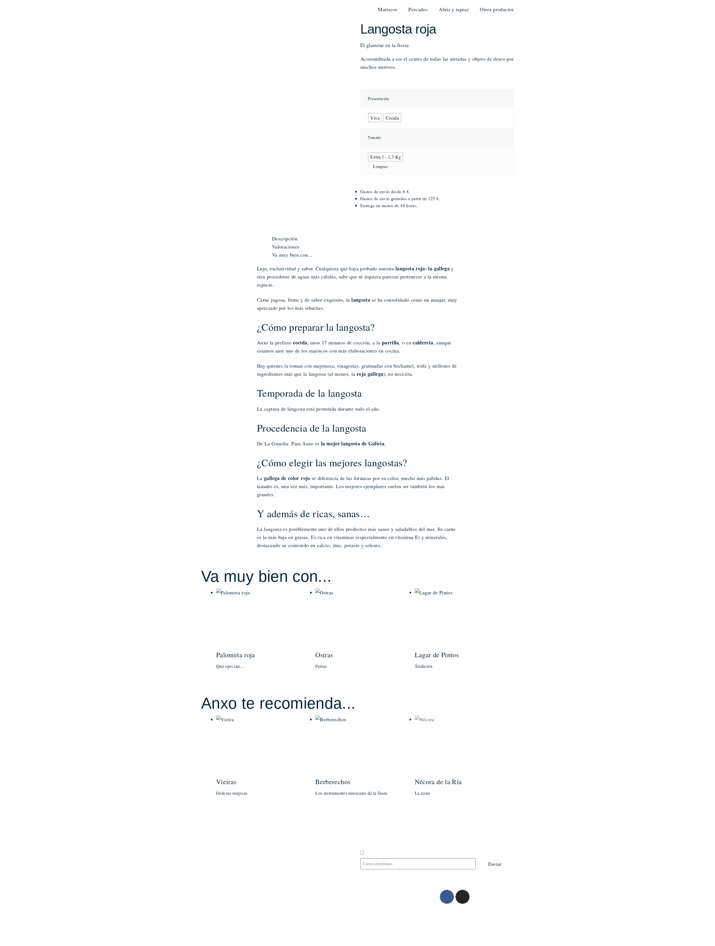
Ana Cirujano (239, 933)
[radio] (374, 117)
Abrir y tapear (454, 9)
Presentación (378, 98)
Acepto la (393, 852)
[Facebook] (447, 897)
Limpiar (380, 166)
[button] (362, 225)
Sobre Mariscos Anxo (231, 821)
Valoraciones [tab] (285, 246)
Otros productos (497, 9)
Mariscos (387, 9)
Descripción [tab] (284, 238)
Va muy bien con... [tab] (292, 254)
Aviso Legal (218, 918)
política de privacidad (402, 852)
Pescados (418, 9)
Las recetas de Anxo (229, 840)
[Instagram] (462, 897)
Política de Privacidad (260, 918)
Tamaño (374, 137)
